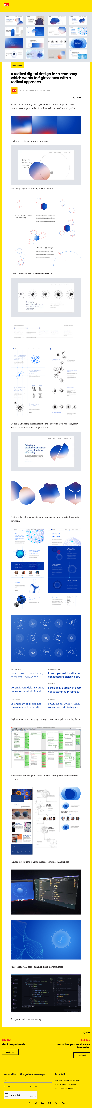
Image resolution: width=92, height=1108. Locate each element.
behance (63, 1103)
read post (10, 1052)
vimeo (56, 1103)
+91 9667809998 (66, 1088)
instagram (49, 1103)
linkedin (42, 1103)
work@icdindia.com (68, 1084)
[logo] (6, 5)
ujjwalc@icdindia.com (72, 1080)
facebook (29, 1103)
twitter (35, 1103)
